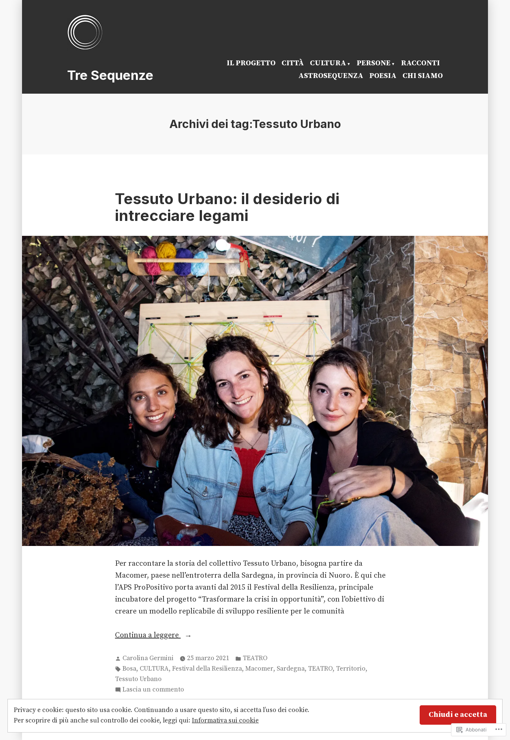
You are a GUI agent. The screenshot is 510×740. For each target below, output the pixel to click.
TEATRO (255, 658)
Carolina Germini (148, 658)
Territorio (351, 669)
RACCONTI (420, 63)
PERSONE (374, 63)
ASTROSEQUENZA (330, 76)
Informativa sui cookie (225, 720)
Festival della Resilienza (207, 669)
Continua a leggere (148, 635)
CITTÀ (293, 63)
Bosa (129, 669)
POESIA (383, 76)
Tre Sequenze (110, 75)
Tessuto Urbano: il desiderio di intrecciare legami (227, 207)
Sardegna (291, 669)
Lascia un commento (153, 690)
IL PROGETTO (251, 63)
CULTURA (328, 63)
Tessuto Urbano (138, 679)
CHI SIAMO (422, 76)
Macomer (259, 669)
